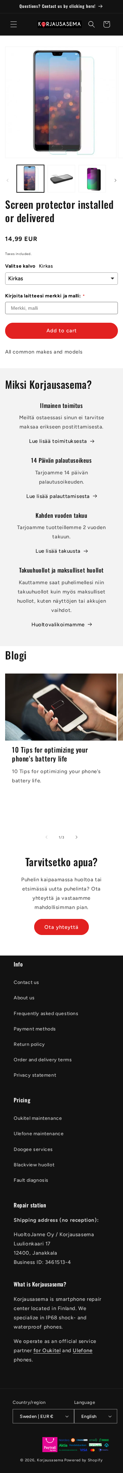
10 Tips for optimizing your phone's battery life (50, 754)
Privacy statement (35, 1075)
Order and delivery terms (43, 1060)
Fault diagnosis (31, 1180)
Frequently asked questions (46, 1013)
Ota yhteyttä (61, 927)
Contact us (26, 982)
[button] (13, 24)
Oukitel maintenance (38, 1118)
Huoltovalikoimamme (58, 625)
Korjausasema (50, 1460)
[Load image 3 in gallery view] (92, 178)
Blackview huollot (34, 1165)
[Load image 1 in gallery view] (30, 178)
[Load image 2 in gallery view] (61, 178)
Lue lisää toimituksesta (58, 441)
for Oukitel (47, 1350)
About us (24, 998)
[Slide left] (7, 180)
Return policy (29, 1044)
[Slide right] (115, 180)
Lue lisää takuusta (58, 551)
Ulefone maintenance (39, 1134)
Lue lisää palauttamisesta (58, 496)
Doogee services (33, 1149)
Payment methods (35, 1029)
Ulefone (82, 1350)
